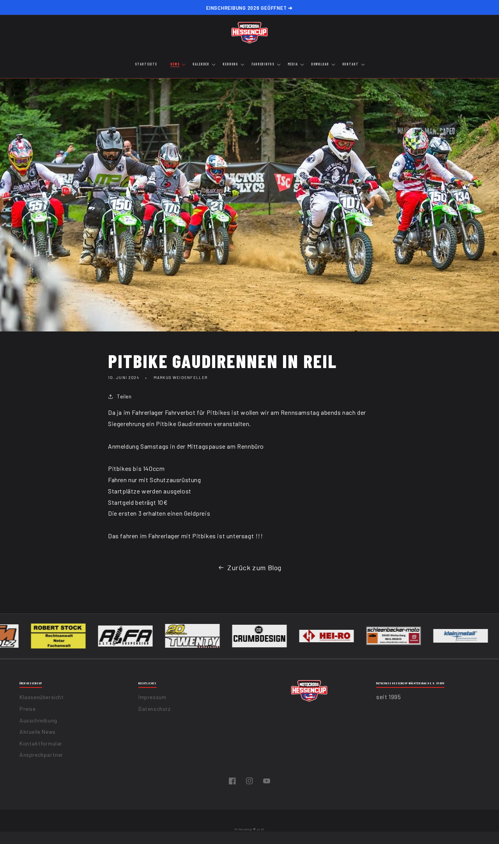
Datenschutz (154, 708)
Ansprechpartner (41, 754)
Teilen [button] (124, 396)
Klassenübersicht (41, 697)
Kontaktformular (40, 743)
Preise (27, 708)
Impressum (152, 697)
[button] (177, 64)
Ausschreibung (38, 720)
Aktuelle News (37, 731)
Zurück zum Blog (254, 567)
